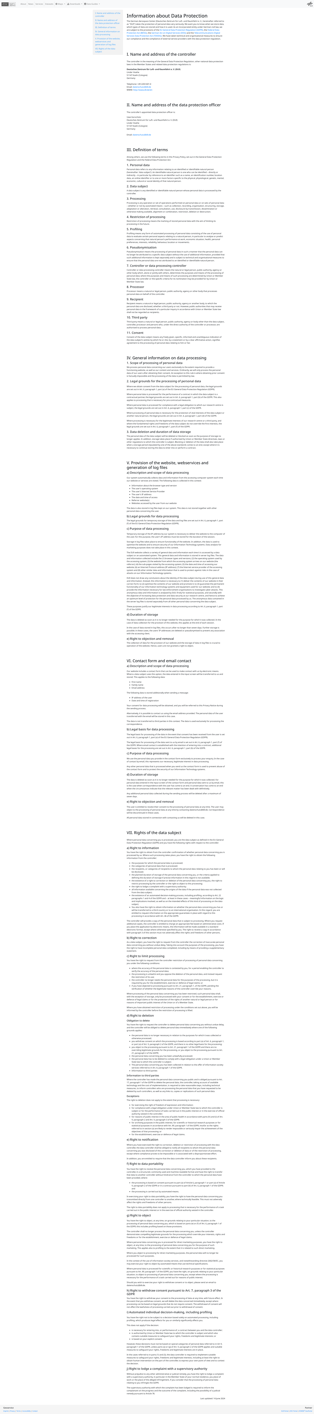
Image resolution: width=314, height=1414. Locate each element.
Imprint (5, 1411)
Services (39, 4)
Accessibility (26, 1411)
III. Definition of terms (105, 27)
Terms (18, 1411)
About (23, 4)
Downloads (75, 4)
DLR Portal (284, 1411)
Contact (35, 1411)
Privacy (12, 1411)
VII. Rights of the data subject (105, 50)
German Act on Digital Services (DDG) (168, 33)
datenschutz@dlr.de (142, 87)
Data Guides (92, 4)
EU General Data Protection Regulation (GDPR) (181, 30)
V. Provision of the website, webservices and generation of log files (107, 41)
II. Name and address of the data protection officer (107, 22)
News (30, 4)
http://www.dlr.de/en (142, 90)
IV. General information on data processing (107, 33)
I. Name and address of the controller (107, 14)
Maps (60, 4)
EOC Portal (293, 1411)
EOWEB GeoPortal (305, 1411)
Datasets (49, 4)
